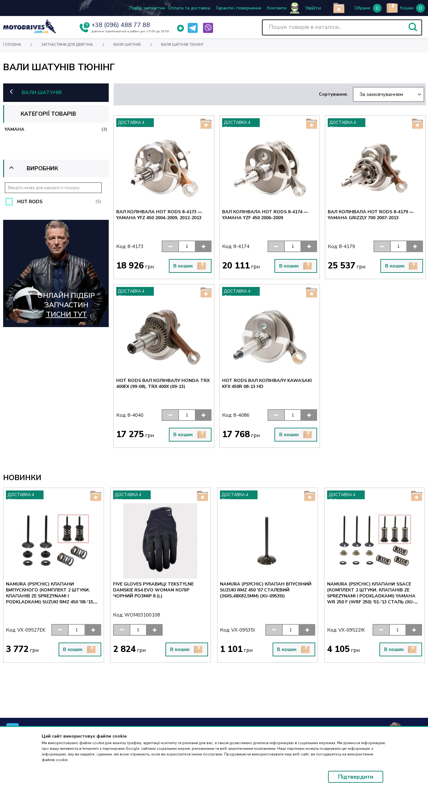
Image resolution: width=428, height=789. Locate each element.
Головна (12, 44)
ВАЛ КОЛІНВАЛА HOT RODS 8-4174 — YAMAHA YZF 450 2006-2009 (265, 215)
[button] (413, 27)
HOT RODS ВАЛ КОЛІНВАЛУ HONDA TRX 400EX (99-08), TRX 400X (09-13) (163, 383)
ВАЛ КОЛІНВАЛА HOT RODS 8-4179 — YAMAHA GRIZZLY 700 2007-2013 (371, 215)
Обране (362, 8)
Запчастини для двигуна (67, 44)
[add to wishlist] (338, 8)
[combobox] (388, 94)
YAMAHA (56, 129)
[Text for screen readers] (29, 32)
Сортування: (361, 94)
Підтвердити (355, 777)
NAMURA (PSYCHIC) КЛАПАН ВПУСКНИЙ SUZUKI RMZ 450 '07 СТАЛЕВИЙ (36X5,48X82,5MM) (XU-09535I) (265, 590)
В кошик (183, 266)
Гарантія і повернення (238, 8)
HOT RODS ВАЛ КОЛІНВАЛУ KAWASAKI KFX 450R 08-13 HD (267, 383)
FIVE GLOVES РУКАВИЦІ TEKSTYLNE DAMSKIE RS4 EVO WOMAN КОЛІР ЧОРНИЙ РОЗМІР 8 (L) (153, 590)
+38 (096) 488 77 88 (120, 25)
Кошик (407, 8)
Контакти (276, 8)
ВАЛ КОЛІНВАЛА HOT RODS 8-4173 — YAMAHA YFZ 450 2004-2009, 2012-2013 (159, 215)
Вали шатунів (127, 44)
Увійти (313, 8)
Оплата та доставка (189, 8)
